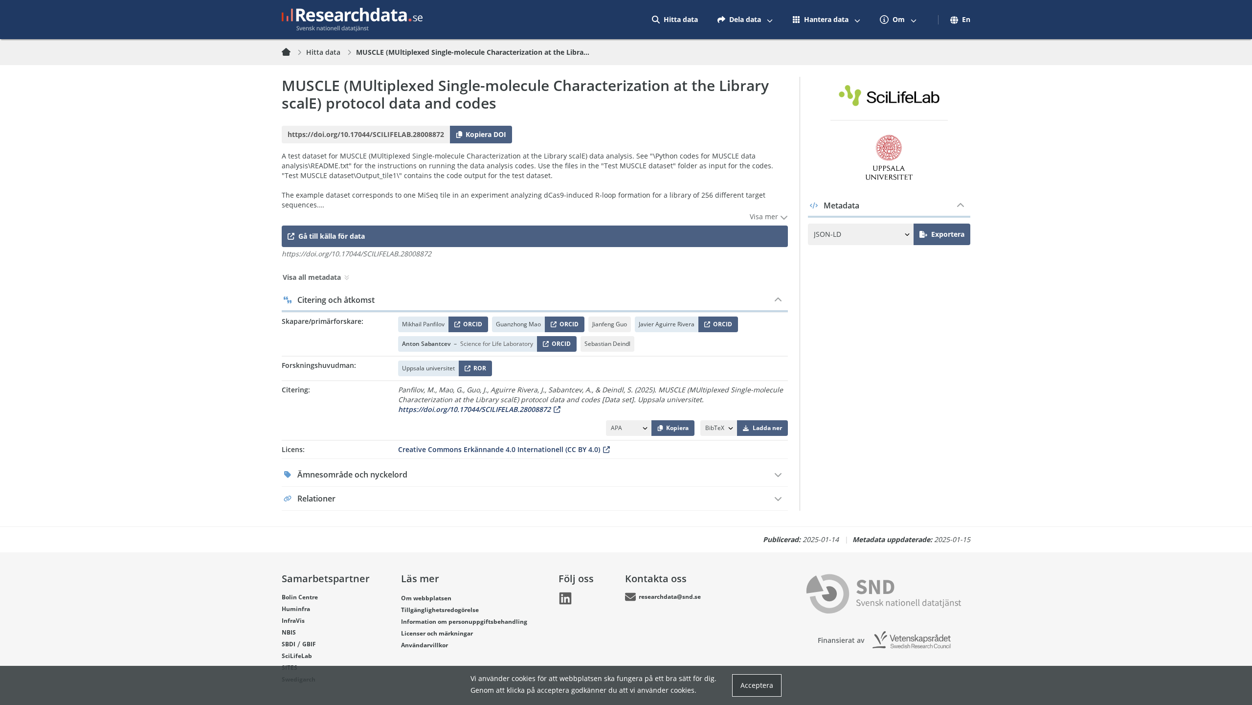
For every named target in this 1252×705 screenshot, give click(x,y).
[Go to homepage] (352, 19)
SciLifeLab (297, 656)
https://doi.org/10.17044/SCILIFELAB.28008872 (474, 409)
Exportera (947, 234)
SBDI (288, 644)
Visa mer (765, 216)
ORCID (471, 326)
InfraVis (293, 620)
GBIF (309, 644)
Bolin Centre (300, 597)
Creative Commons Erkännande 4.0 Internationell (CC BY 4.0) (499, 449)
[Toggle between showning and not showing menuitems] (770, 19)
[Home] (292, 52)
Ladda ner (767, 428)
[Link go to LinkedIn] (565, 598)
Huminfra (296, 609)
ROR (478, 370)
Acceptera (756, 685)
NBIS (289, 632)
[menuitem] (675, 19)
